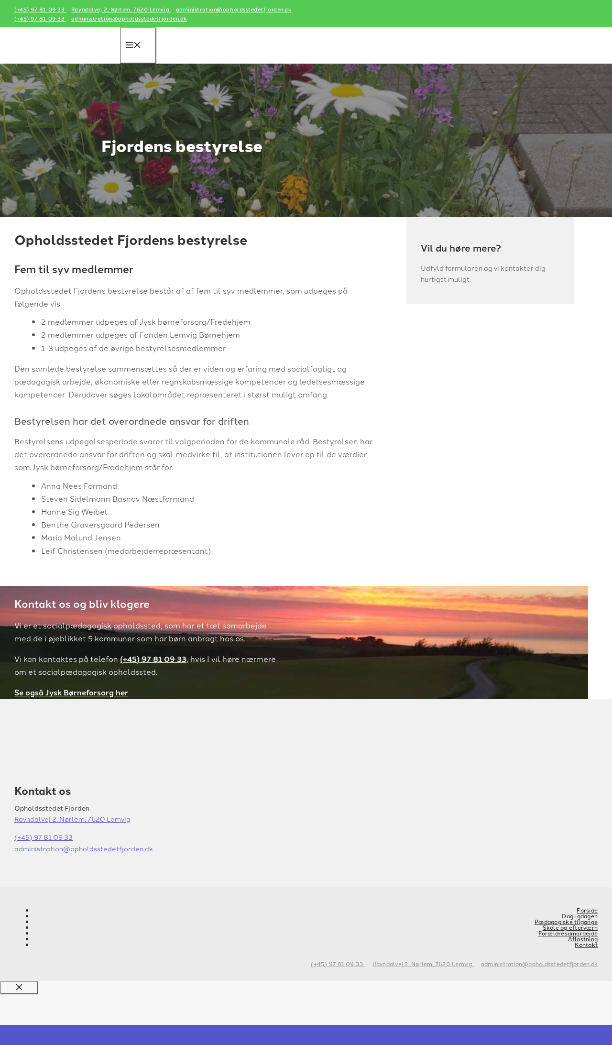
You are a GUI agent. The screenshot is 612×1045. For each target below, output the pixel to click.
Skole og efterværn (570, 927)
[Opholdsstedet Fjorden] (67, 67)
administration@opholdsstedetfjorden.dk (234, 9)
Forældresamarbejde (568, 933)
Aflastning (583, 939)
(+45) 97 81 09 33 (40, 9)
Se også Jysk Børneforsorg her (71, 692)
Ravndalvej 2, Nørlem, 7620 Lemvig (121, 9)
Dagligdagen (580, 916)
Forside (587, 910)
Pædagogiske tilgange (566, 921)
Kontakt (586, 944)
